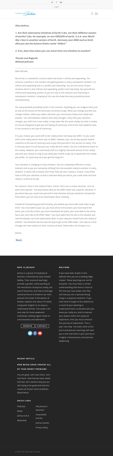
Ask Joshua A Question (41, 408)
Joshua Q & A (23, 415)
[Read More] (23, 392)
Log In (56, 7)
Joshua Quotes (42, 423)
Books (20, 411)
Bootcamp (21, 420)
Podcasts (21, 406)
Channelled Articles (41, 416)
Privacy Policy (42, 427)
